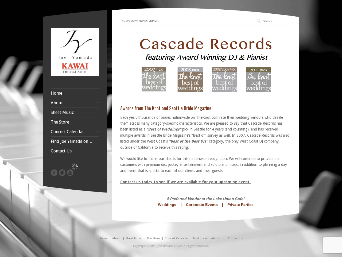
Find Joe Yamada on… (71, 141)
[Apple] (62, 172)
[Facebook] (54, 172)
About (153, 21)
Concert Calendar (67, 132)
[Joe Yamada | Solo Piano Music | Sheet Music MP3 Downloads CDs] (75, 74)
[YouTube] (70, 172)
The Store (60, 122)
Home (143, 21)
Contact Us (61, 151)
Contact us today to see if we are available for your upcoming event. (185, 182)
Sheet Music (62, 112)
